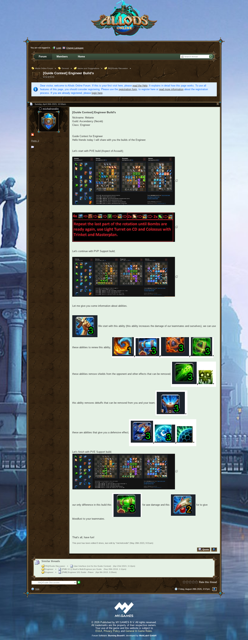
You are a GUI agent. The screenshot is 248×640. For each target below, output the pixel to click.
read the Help (140, 85)
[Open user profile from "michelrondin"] (48, 121)
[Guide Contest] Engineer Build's (68, 73)
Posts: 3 (35, 141)
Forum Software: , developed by (124, 635)
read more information (171, 89)
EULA (99, 631)
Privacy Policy (112, 631)
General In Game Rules (139, 631)
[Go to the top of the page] (214, 550)
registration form (128, 89)
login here (97, 93)
